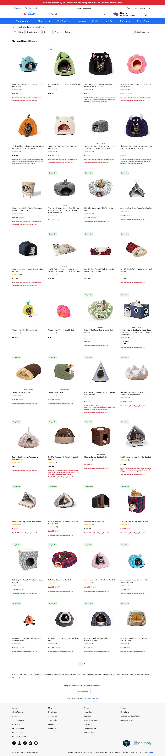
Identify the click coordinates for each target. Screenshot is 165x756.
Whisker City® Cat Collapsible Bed (61, 330)
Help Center (52, 712)
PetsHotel (87, 716)
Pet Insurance (89, 732)
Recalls (70, 752)
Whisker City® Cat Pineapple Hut (24, 330)
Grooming (88, 712)
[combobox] (78, 14)
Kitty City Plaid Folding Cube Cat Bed (134, 522)
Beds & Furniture (25, 27)
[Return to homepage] (29, 13)
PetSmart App (17, 732)
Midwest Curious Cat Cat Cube (95, 457)
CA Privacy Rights (128, 752)
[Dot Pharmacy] (142, 743)
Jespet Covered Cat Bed (21, 392)
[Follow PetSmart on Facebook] (14, 743)
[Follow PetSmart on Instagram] (19, 743)
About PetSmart (18, 712)
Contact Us (52, 716)
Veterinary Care (90, 728)
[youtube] (36, 743)
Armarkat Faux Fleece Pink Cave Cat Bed (99, 580)
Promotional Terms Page (90, 698)
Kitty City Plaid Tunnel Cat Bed (59, 580)
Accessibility (52, 728)
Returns (51, 724)
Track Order (52, 720)
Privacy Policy (88, 752)
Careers (15, 716)
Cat (14, 27)
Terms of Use (78, 752)
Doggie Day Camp (91, 720)
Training (87, 724)
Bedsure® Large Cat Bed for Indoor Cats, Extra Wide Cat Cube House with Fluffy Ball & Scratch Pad (136, 332)
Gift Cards (16, 724)
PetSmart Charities (19, 736)
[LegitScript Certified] (126, 743)
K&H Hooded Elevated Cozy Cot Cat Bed (135, 457)
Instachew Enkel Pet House (94, 522)
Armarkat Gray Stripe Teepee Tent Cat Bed (136, 208)
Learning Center (18, 728)
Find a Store (124, 712)
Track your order (31, 8)
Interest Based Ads (101, 752)
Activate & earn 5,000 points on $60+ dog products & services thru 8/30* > (82, 2)
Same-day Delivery (127, 720)
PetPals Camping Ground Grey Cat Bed (26, 522)
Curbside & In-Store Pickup (130, 716)
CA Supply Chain (114, 752)
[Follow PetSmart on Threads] (25, 743)
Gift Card (17, 8)
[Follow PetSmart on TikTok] (30, 743)
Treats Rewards (18, 720)
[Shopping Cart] (148, 15)
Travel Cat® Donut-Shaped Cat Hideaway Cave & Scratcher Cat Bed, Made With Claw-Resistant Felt (64, 210)
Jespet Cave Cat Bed (56, 392)
